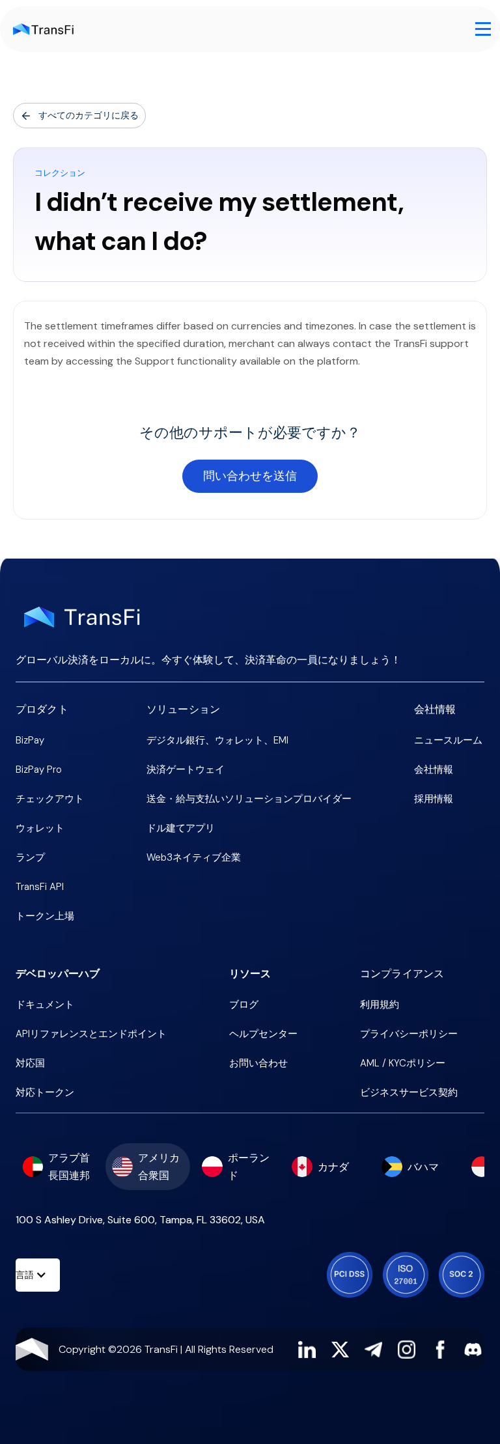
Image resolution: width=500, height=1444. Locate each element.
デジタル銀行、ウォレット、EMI (217, 740)
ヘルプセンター (263, 1033)
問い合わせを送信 (250, 476)
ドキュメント (45, 1004)
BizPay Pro (39, 769)
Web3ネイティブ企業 (193, 857)
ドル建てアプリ (180, 828)
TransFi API (40, 886)
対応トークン (45, 1092)
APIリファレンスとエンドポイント (91, 1033)
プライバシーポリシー (409, 1033)
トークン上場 (45, 916)
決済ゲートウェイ (185, 769)
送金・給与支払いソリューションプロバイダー (249, 798)
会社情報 (433, 769)
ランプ (30, 857)
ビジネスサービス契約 (409, 1092)
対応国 (30, 1063)
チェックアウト (50, 798)
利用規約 (379, 1004)
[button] (483, 29)
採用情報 (433, 798)
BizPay (30, 740)
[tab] (58, 1166)
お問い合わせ (258, 1063)
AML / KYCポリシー (402, 1063)
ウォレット (40, 828)
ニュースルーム (448, 740)
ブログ (243, 1004)
